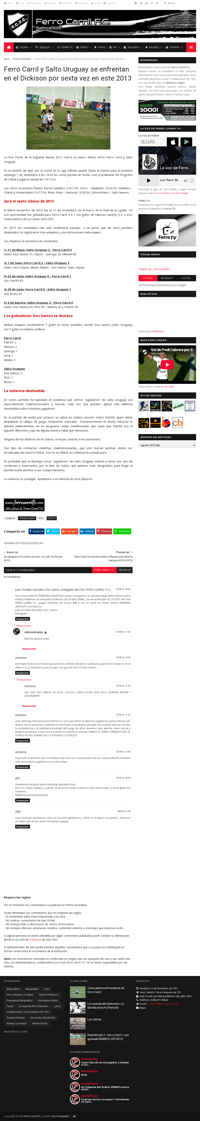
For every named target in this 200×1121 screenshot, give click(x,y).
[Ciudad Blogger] (177, 427)
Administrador (33, 632)
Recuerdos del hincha (42, 1017)
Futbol (148, 278)
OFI (115, 47)
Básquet (45, 47)
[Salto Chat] (155, 427)
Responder (22, 618)
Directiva (67, 3)
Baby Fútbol (13, 989)
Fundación (35, 3)
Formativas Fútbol (48, 1000)
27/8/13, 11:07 (123, 632)
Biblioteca (83, 3)
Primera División (22, 59)
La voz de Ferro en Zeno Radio (171, 193)
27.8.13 (51, 518)
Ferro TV (67, 47)
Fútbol (24, 47)
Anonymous (89, 1059)
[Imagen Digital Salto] (167, 410)
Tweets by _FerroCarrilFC (154, 269)
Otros (83, 47)
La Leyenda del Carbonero (33, 1006)
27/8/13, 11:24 (123, 686)
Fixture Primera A (48, 994)
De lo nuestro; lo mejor (20, 994)
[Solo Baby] (178, 410)
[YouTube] (146, 3)
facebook (125, 570)
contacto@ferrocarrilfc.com (162, 1003)
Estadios (133, 47)
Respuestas (24, 625)
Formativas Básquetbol (19, 1000)
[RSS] (157, 3)
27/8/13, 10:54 (123, 657)
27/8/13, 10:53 (123, 589)
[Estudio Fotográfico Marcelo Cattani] (155, 410)
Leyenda (174, 47)
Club (22, 3)
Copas (101, 47)
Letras (57, 1006)
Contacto (111, 3)
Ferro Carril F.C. (104, 570)
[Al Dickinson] (68, 148)
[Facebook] (136, 3)
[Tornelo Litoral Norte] (166, 427)
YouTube (169, 386)
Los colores (94, 1019)
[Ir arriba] (74, 1116)
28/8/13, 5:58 (123, 811)
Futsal (186, 278)
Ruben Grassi (40, 1023)
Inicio (10, 3)
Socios (97, 3)
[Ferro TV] (167, 245)
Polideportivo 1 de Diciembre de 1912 (28, 1012)
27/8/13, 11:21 (123, 715)
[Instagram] (152, 3)
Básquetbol (32, 989)
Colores (154, 47)
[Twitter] (141, 3)
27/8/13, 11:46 (123, 751)
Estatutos (51, 3)
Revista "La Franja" (17, 1023)
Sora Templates (60, 1116)
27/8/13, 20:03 (123, 778)
